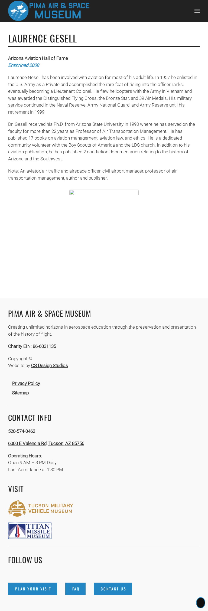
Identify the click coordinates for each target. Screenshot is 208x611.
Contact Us (113, 589)
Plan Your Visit (33, 589)
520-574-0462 (21, 431)
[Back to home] (48, 11)
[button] (197, 11)
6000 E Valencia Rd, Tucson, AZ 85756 (46, 443)
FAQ (76, 589)
